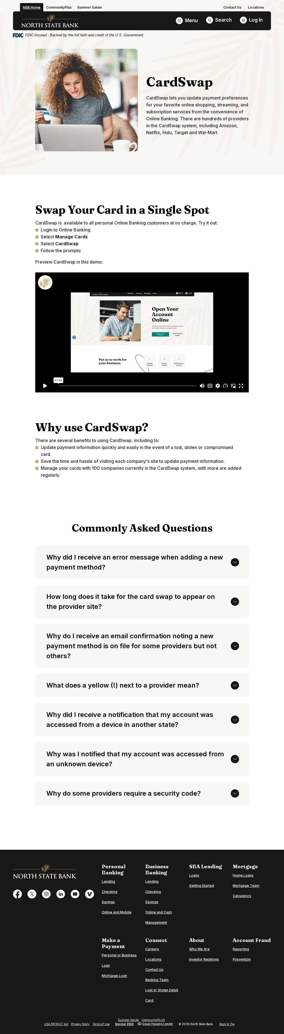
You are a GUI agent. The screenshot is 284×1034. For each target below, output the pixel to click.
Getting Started (201, 886)
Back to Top (227, 1024)
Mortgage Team (246, 886)
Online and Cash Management (158, 917)
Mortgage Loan (114, 975)
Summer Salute (128, 1020)
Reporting (241, 949)
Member (124, 1024)
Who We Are (199, 949)
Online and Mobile (116, 912)
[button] (142, 562)
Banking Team (157, 980)
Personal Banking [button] (113, 870)
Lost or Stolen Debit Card (161, 995)
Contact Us (232, 7)
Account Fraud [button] (252, 940)
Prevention (242, 959)
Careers (152, 949)
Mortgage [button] (245, 867)
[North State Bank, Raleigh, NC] (50, 21)
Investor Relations (204, 959)
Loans (194, 875)
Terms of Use (101, 1024)
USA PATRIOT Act (56, 1024)
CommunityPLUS (153, 1020)
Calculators (242, 896)
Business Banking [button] (157, 870)
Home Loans (243, 875)
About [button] (196, 940)
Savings (108, 902)
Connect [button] (156, 940)
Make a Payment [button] (113, 943)
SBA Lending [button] (205, 867)
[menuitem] (232, 7)
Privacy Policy (80, 1024)
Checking (109, 892)
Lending (108, 881)
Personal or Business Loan (121, 960)
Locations (256, 7)
